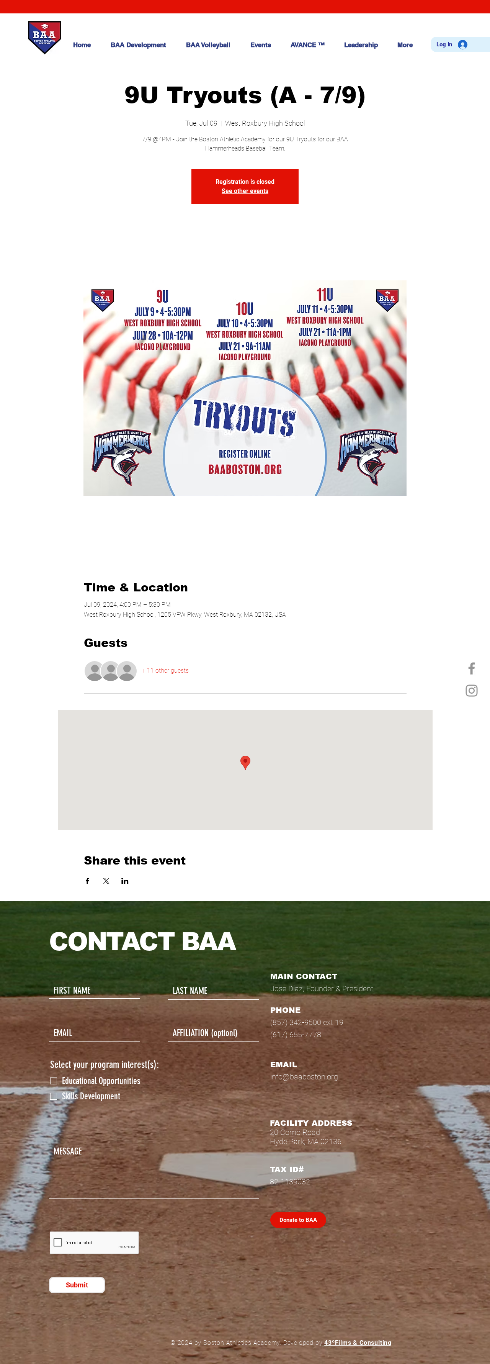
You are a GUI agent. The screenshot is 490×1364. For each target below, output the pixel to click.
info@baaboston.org (304, 1076)
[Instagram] (472, 691)
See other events (245, 191)
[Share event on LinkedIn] (125, 881)
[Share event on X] (106, 881)
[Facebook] (472, 668)
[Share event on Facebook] (87, 881)
